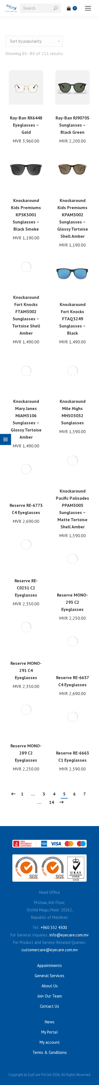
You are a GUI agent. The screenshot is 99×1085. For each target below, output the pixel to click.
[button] (36, 103)
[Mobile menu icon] (88, 8)
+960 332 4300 (53, 927)
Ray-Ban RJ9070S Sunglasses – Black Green (72, 125)
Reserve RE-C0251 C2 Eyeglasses (26, 588)
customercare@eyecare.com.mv (49, 949)
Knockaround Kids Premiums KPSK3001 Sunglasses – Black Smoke (26, 215)
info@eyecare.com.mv (69, 935)
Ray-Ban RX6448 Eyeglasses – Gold (26, 125)
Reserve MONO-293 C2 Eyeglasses (72, 602)
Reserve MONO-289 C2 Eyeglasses (26, 753)
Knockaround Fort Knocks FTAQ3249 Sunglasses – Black (72, 319)
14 (51, 802)
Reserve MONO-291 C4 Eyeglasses (26, 670)
